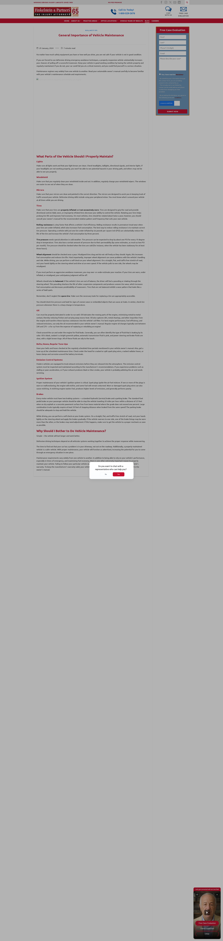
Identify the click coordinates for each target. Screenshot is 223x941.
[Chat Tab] (111, 470)
